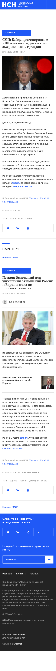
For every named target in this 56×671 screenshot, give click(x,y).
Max (15, 202)
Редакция (7, 573)
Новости (33, 198)
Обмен (29, 218)
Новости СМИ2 (10, 257)
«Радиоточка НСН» (22, 186)
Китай (13, 218)
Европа (13, 480)
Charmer (17, 643)
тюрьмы (16, 183)
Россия (23, 480)
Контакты (21, 573)
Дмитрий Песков (38, 480)
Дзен (42, 198)
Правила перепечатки (13, 634)
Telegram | (7, 202)
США (20, 218)
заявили (24, 437)
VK (48, 198)
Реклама (34, 573)
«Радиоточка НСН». (12, 448)
